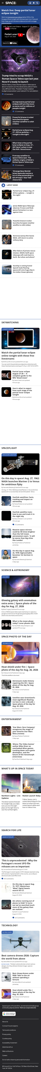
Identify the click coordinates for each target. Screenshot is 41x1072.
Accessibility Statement (9, 1043)
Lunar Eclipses (7, 329)
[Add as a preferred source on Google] (9, 1014)
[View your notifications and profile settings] (34, 3)
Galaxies (5, 577)
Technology (7, 643)
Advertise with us (7, 1047)
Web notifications (7, 1051)
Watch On (6, 43)
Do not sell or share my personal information (16, 1059)
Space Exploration (9, 455)
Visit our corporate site (28, 1008)
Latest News (12, 185)
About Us (5, 1021)
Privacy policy (6, 1034)
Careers (4, 1055)
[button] (37, 3)
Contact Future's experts (10, 1026)
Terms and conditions (9, 1030)
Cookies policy (7, 1038)
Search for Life (7, 837)
